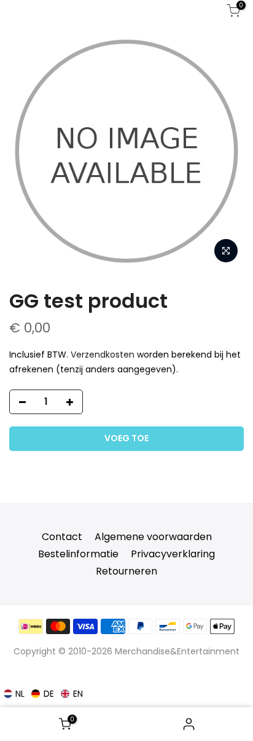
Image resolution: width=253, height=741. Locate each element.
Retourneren (126, 571)
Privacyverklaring (173, 554)
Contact (62, 537)
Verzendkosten (102, 354)
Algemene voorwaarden (153, 537)
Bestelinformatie (78, 554)
